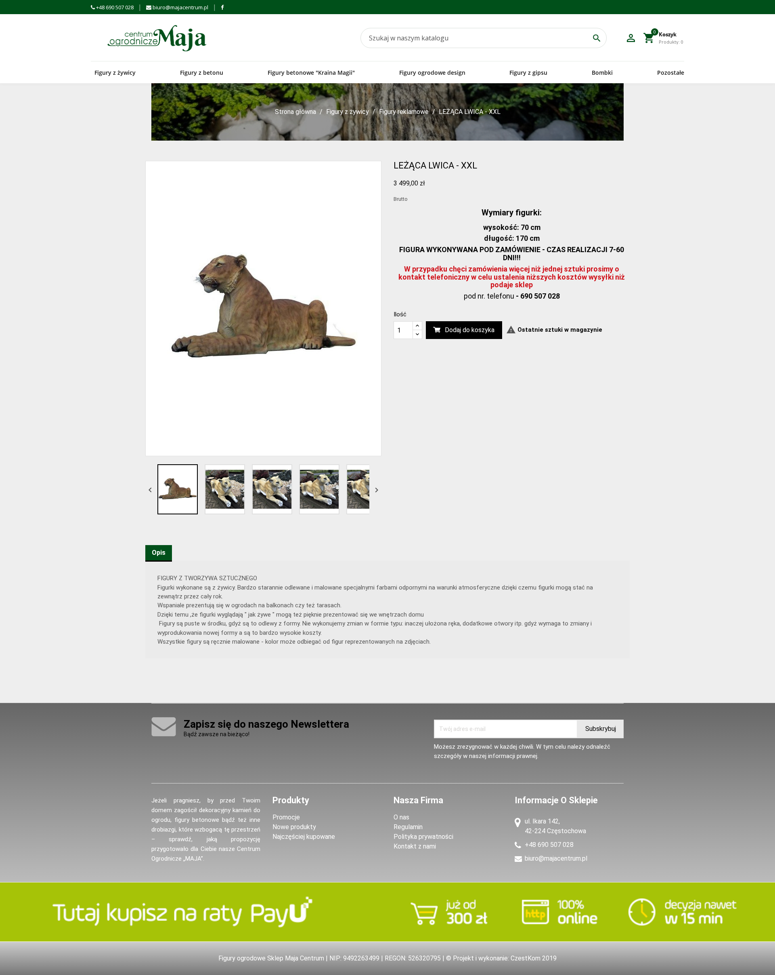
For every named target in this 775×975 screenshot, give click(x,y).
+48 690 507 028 (114, 7)
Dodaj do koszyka (469, 330)
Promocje (286, 817)
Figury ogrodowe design (432, 72)
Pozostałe (670, 72)
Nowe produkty (294, 827)
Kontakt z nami (415, 846)
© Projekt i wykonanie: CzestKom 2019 (501, 958)
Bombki (602, 72)
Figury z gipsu (528, 72)
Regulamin (408, 827)
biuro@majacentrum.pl (179, 7)
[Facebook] (222, 7)
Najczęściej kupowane (303, 836)
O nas (401, 817)
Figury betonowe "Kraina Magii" (311, 72)
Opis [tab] (158, 552)
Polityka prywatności (423, 836)
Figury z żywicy (115, 72)
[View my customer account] (631, 38)
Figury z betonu (201, 72)
